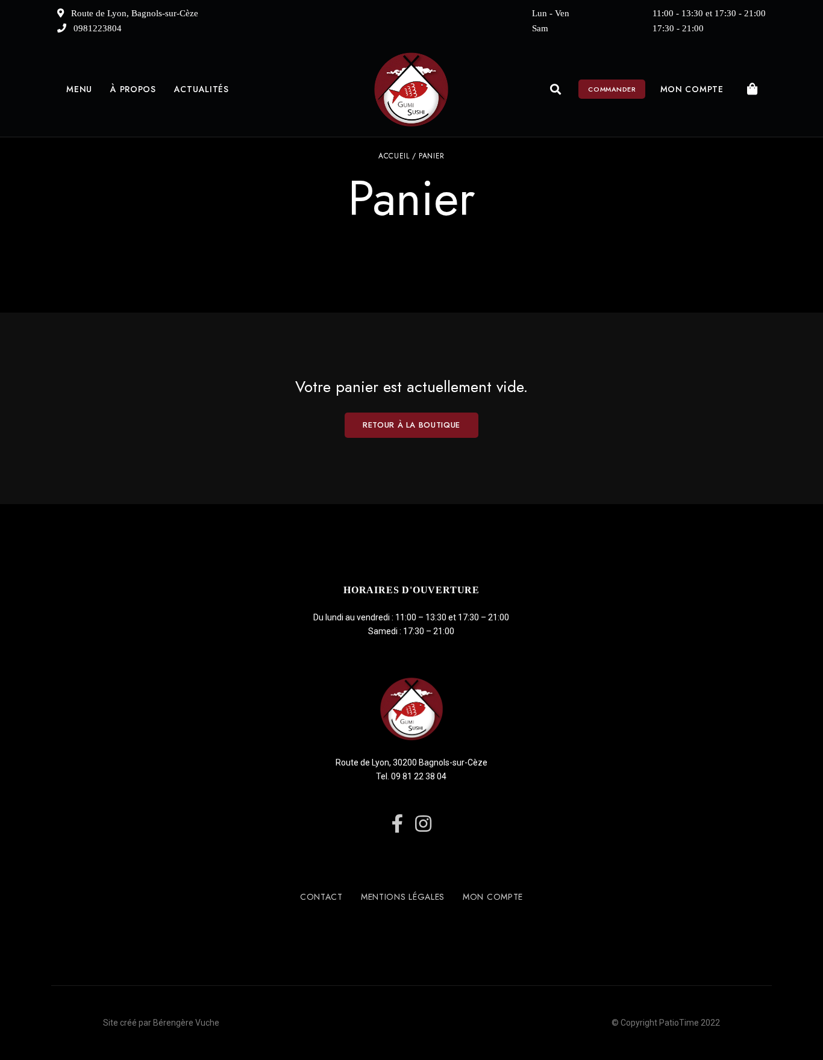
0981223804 (96, 28)
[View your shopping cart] (752, 89)
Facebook (397, 823)
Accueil (393, 156)
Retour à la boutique (411, 425)
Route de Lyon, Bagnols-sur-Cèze (133, 13)
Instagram (423, 823)
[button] (611, 89)
